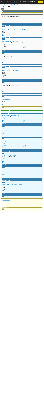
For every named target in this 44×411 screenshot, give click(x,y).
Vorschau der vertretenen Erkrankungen (6, 106)
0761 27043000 (4, 119)
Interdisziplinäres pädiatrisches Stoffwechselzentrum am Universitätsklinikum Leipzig (11, 41)
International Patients (6, 4)
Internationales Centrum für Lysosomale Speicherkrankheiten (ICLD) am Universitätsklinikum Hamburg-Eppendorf (14, 29)
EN (14, 4)
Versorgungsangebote (4, 50)
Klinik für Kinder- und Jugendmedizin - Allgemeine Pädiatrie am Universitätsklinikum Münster (12, 184)
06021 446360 (3, 204)
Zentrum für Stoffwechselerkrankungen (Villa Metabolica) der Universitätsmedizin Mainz (11, 155)
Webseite (3, 34)
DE (11, 4)
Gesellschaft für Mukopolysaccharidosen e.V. (6, 99)
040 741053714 (4, 33)
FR (17, 4)
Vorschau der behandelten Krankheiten (6, 25)
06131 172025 (4, 60)
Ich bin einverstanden (40, 2)
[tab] (2, 10)
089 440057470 (4, 74)
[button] (1, 9)
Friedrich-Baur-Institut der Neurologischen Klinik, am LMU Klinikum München (10, 70)
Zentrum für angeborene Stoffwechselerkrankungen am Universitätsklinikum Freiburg (11, 115)
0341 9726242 (4, 45)
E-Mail (3, 21)
